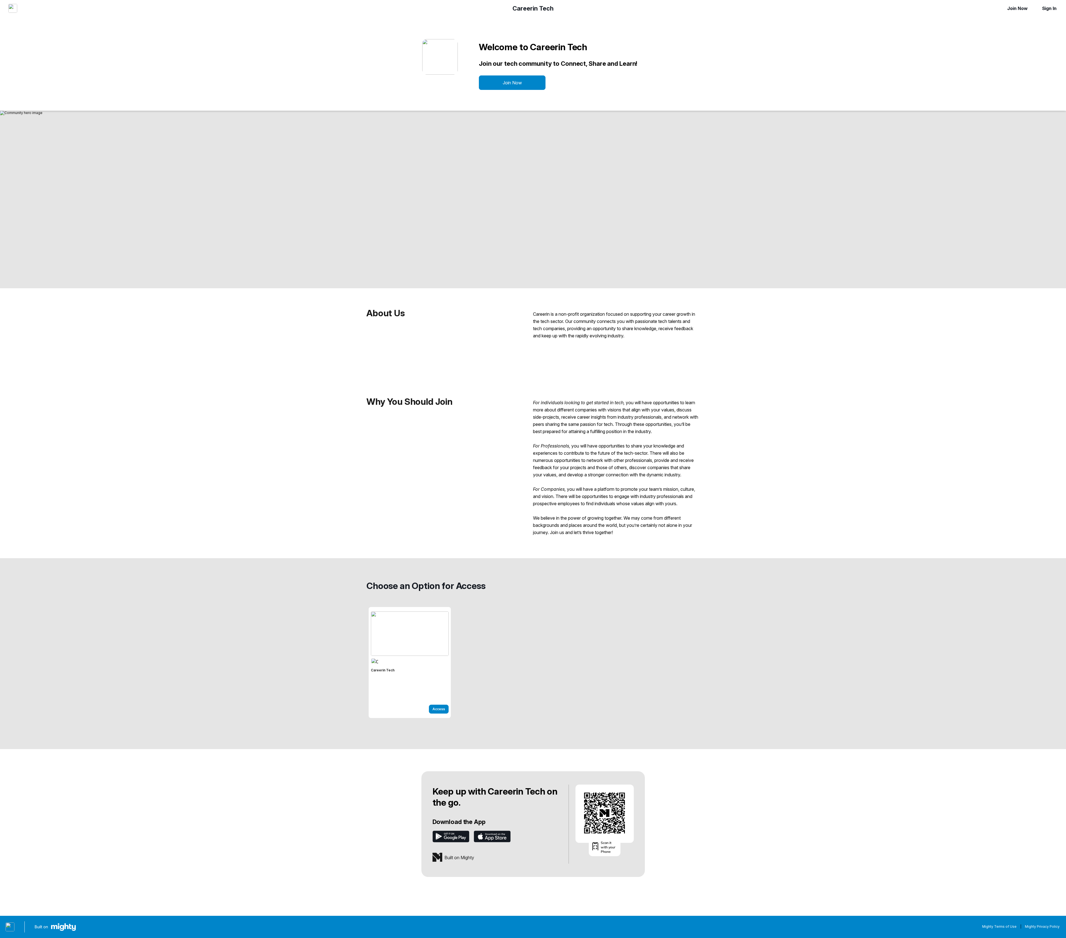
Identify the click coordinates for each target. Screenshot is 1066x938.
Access (439, 709)
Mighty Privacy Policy (1042, 926)
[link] (410, 662)
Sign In (1049, 8)
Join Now (1017, 8)
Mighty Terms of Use (999, 926)
